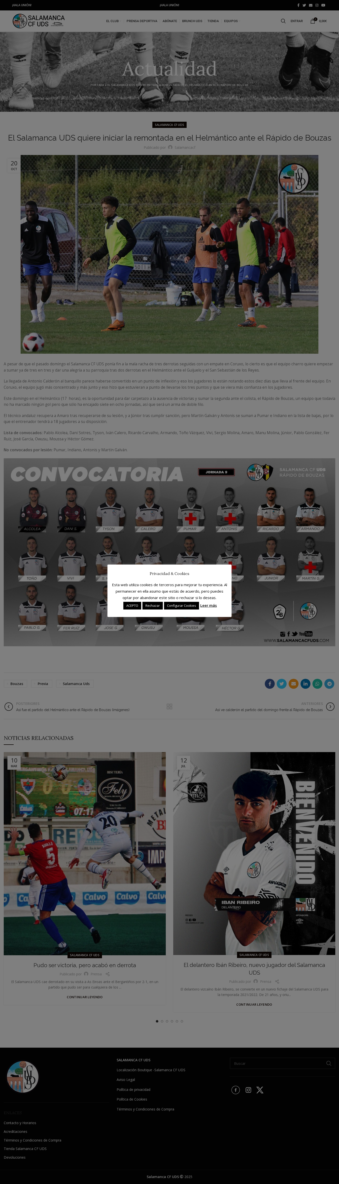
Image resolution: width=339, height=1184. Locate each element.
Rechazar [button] (152, 605)
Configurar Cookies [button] (181, 605)
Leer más (208, 605)
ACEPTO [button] (132, 605)
